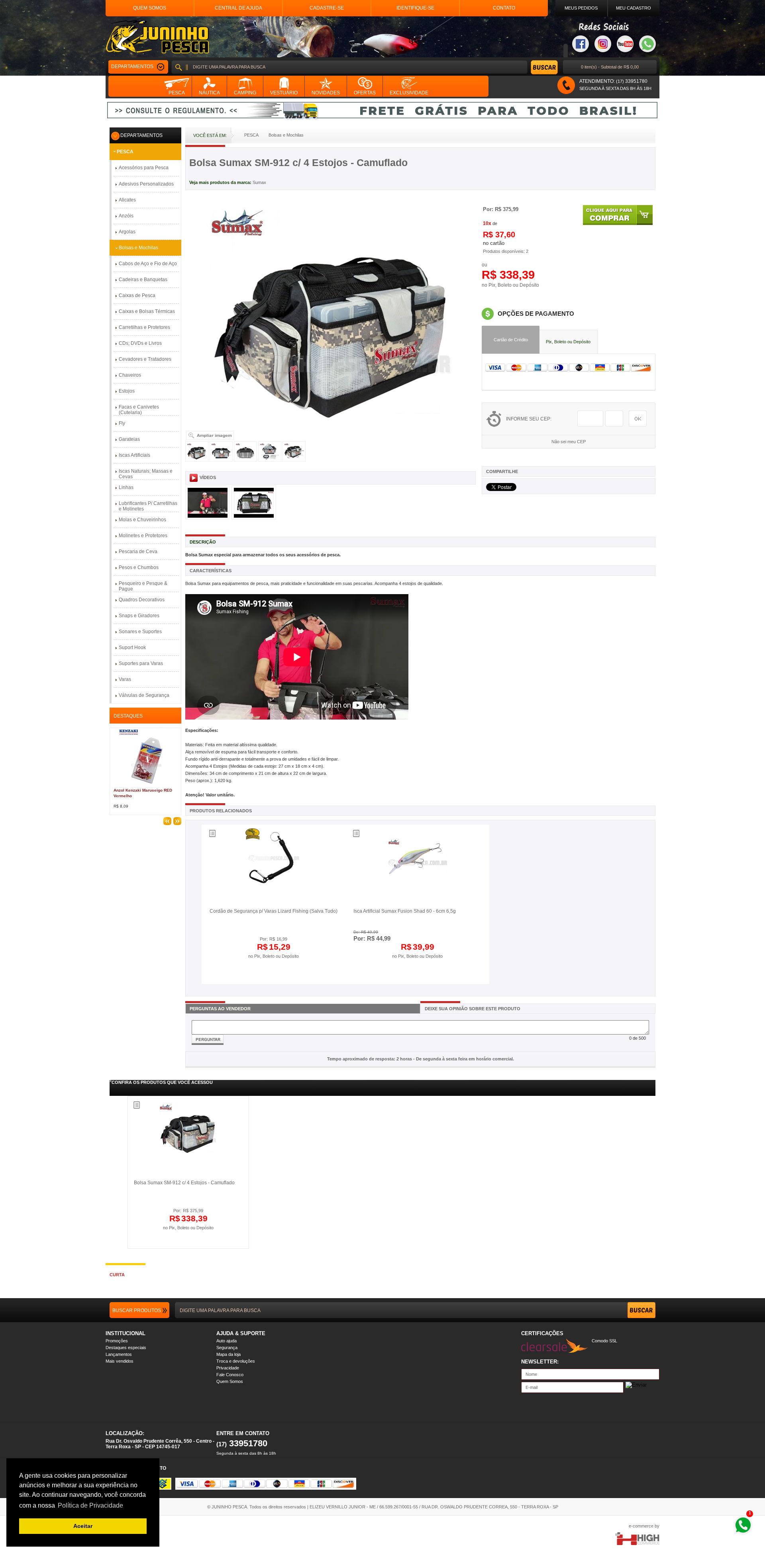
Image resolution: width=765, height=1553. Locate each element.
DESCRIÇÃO (203, 542)
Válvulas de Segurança (144, 695)
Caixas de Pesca (137, 295)
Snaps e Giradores (139, 615)
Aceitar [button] (82, 1526)
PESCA (125, 152)
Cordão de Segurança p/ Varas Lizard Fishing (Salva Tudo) (273, 911)
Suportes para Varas (141, 663)
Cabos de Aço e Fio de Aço (148, 263)
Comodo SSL (604, 1340)
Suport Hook (132, 647)
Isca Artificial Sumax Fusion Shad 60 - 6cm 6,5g (404, 911)
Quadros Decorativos (142, 599)
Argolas (127, 232)
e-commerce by (644, 1526)
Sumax (259, 182)
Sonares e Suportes (140, 631)
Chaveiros (130, 375)
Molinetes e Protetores (143, 535)
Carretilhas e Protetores (144, 327)
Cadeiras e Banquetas (143, 279)
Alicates (127, 200)
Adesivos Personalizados (146, 184)
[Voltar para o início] (157, 37)
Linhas (126, 487)
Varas (125, 679)
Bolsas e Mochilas (138, 247)
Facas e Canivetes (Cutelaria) (139, 409)
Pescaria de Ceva (138, 551)
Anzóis (126, 216)
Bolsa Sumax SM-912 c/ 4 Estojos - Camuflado (184, 1182)
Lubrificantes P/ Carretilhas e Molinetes (148, 506)
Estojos (127, 391)
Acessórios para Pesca (144, 167)
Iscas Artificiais (134, 455)
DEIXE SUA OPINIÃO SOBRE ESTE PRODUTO (472, 1008)
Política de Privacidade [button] (90, 1505)
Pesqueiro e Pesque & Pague (143, 586)
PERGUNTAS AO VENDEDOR (220, 1008)
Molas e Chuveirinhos (142, 519)
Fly (122, 423)
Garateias (129, 439)
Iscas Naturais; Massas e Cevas (146, 473)
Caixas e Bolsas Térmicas (147, 311)
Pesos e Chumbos (139, 567)
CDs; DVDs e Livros (140, 343)
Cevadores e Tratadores (145, 359)
